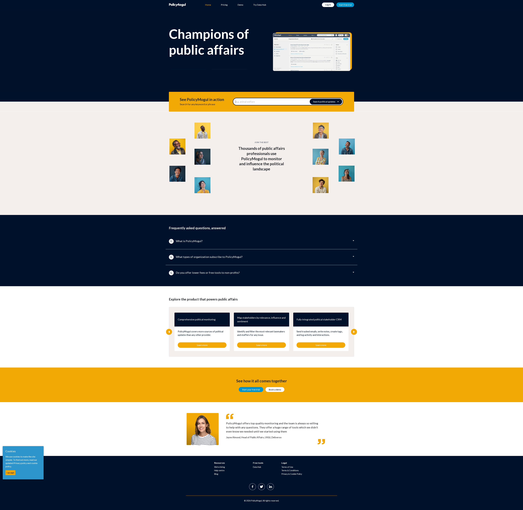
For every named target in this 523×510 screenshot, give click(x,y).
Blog (216, 474)
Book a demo (275, 389)
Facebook (252, 486)
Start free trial (345, 4)
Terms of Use (287, 467)
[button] (261, 241)
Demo (240, 4)
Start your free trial (251, 389)
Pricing (224, 4)
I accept (10, 472)
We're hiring (219, 467)
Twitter (261, 486)
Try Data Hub (259, 4)
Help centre (219, 470)
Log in (328, 4)
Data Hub (257, 467)
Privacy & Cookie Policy (291, 474)
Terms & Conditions (290, 470)
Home (208, 4)
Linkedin (270, 486)
